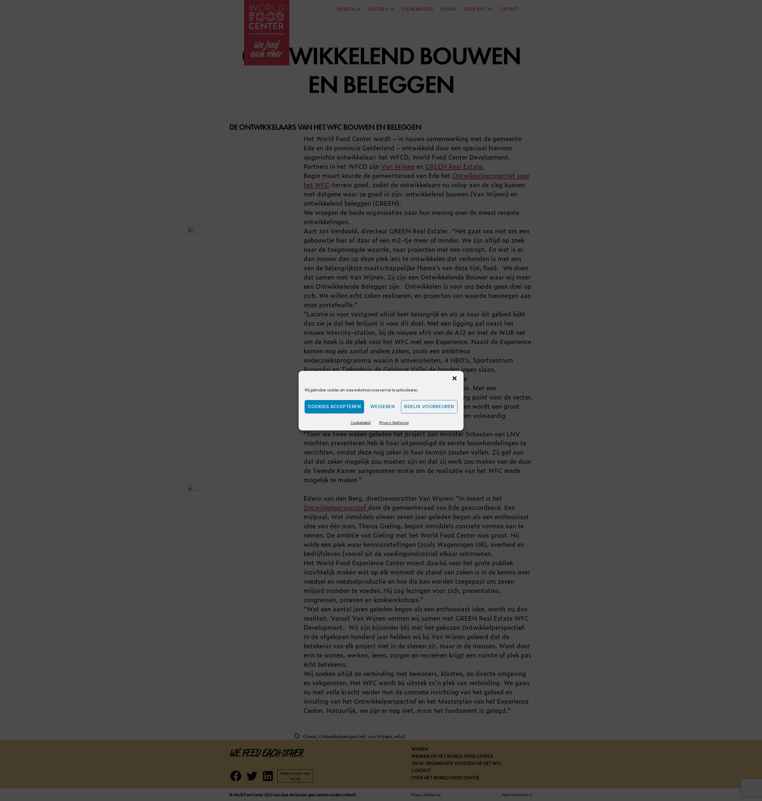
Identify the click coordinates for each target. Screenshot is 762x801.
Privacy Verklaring (393, 422)
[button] (454, 378)
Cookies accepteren (334, 406)
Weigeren (382, 406)
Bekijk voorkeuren (429, 406)
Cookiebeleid (361, 422)
